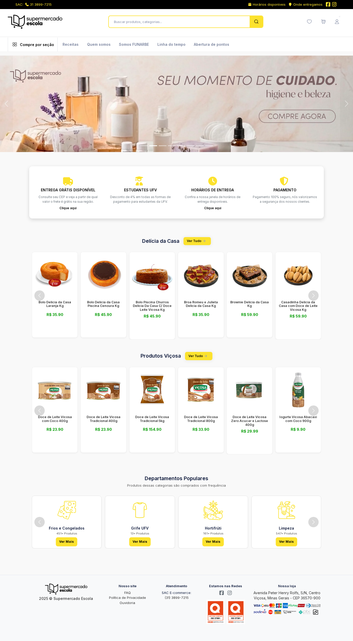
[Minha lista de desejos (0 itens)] (309, 21)
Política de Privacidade (127, 597)
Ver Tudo (194, 241)
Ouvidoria (127, 603)
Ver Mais (66, 542)
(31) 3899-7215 (177, 597)
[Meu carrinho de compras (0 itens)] (323, 21)
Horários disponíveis (269, 4)
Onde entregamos (308, 4)
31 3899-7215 (41, 4)
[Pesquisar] (256, 21)
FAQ (127, 593)
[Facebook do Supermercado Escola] (328, 5)
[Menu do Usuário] (337, 21)
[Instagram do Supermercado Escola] (334, 5)
